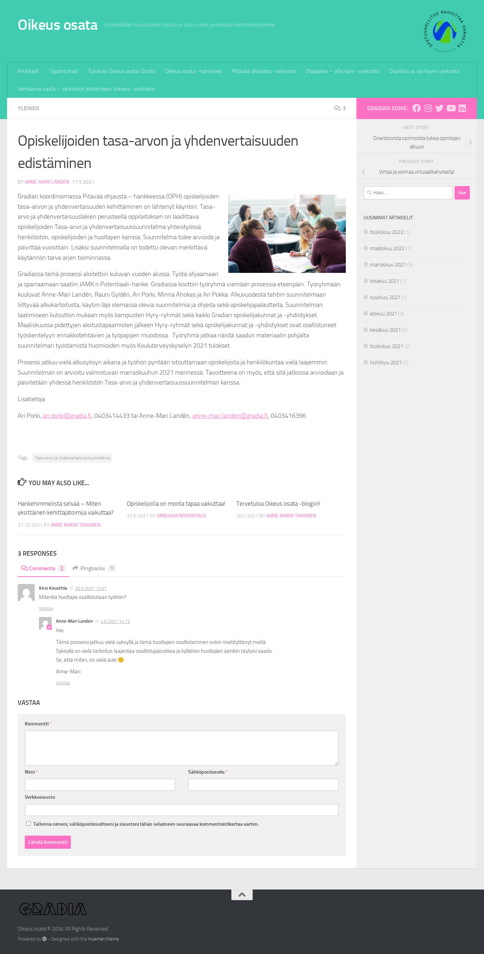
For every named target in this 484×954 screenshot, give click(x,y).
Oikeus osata (57, 25)
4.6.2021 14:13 (115, 621)
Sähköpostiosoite (208, 772)
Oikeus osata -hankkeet (193, 71)
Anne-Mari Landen (47, 182)
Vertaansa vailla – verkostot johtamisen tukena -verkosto (85, 88)
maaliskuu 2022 (387, 248)
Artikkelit (28, 71)
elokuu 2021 (383, 313)
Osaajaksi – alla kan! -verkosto (342, 71)
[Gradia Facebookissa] (416, 108)
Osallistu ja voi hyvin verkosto (424, 71)
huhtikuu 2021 (386, 362)
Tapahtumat (63, 71)
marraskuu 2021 (388, 265)
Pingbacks (96, 568)
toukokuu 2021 (386, 346)
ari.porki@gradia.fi (67, 416)
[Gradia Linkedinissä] (462, 108)
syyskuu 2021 (385, 297)
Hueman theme (103, 939)
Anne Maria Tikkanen (75, 525)
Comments (46, 568)
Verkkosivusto (40, 797)
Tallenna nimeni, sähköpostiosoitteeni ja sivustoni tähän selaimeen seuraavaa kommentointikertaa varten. (146, 824)
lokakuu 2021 (384, 281)
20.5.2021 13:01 (91, 588)
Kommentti (38, 724)
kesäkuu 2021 (385, 330)
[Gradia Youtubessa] (450, 108)
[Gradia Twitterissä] (439, 108)
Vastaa (46, 608)
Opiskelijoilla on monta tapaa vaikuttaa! (176, 503)
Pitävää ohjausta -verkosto (264, 71)
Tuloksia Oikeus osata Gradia (121, 71)
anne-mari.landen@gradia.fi (230, 416)
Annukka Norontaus (181, 516)
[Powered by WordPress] (44, 939)
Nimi (31, 772)
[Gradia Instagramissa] (428, 108)
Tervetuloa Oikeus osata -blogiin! (278, 503)
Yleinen (28, 108)
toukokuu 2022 (386, 232)
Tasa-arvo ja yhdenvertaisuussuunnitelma (72, 457)
